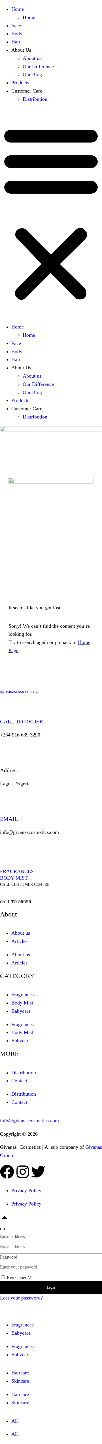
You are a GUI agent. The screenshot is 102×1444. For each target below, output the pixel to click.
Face (16, 25)
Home (17, 9)
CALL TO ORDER (21, 721)
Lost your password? (21, 1298)
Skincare (20, 1381)
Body (16, 33)
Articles (19, 941)
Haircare (20, 1373)
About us (32, 58)
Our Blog (32, 74)
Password (8, 1257)
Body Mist (22, 1003)
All (14, 1421)
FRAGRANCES (17, 871)
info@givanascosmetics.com (29, 1120)
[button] (51, 213)
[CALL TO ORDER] (7, 702)
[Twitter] (38, 1172)
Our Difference (38, 66)
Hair (15, 42)
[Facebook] (7, 1172)
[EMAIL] (7, 800)
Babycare (21, 1011)
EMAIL (9, 819)
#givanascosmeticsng (19, 691)
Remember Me (19, 1277)
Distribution (35, 99)
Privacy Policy (26, 1190)
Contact (19, 1080)
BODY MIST (14, 878)
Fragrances (22, 994)
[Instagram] (23, 1172)
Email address (12, 1236)
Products (20, 82)
